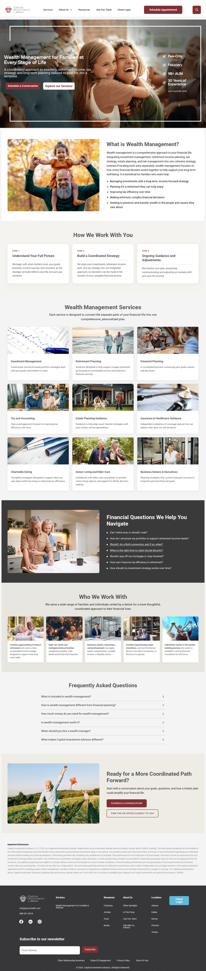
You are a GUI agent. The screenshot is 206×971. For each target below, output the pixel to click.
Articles (107, 912)
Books (107, 925)
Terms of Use (142, 960)
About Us (64, 9)
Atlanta (154, 905)
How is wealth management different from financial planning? (78, 705)
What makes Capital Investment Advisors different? (72, 739)
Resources (84, 9)
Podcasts (108, 905)
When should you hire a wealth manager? (66, 731)
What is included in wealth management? (66, 696)
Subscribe (90, 949)
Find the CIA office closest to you (132, 813)
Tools (106, 919)
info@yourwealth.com (30, 908)
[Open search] (197, 10)
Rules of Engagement (101, 960)
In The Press (129, 912)
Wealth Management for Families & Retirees (72, 906)
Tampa (154, 932)
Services (48, 9)
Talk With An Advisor (129, 926)
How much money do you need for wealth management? (75, 713)
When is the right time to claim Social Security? (136, 550)
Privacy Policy (123, 960)
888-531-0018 (26, 913)
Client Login (124, 9)
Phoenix (155, 925)
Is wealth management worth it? (60, 722)
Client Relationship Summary (71, 960)
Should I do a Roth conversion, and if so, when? (136, 544)
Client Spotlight (130, 905)
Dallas (154, 912)
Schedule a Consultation (126, 803)
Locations (156, 897)
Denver (154, 919)
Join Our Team (104, 9)
